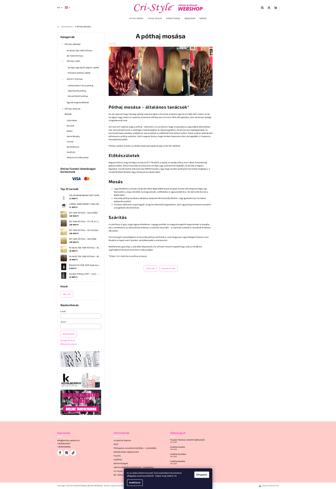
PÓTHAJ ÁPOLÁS (73, 108)
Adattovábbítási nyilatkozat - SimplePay (134, 467)
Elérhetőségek (121, 463)
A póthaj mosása (177, 447)
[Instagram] (67, 453)
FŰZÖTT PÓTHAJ (75, 79)
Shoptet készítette (270, 485)
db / (67, 294)
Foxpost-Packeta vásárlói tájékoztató (187, 440)
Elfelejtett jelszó (68, 344)
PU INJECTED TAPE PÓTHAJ (80, 50)
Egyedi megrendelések (78, 102)
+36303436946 (64, 446)
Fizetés (117, 455)
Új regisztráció (67, 340)
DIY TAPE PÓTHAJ (75, 55)
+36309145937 (64, 443)
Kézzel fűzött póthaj (78, 96)
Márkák (68, 114)
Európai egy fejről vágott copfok (83, 67)
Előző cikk (150, 268)
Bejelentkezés (69, 334)
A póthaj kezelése (178, 454)
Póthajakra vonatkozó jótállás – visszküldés (135, 448)
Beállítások (134, 482)
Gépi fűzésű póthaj (77, 90)
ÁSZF (116, 444)
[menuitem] (136, 18)
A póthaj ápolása (177, 461)
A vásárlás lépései (122, 440)
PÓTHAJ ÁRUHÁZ (73, 44)
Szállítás (118, 459)
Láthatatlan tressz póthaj (80, 85)
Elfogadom (201, 474)
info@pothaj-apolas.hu (68, 440)
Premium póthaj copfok (79, 72)
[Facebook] (60, 453)
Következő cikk (168, 268)
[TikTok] (73, 453)
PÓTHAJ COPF (73, 61)
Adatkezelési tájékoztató (126, 452)
